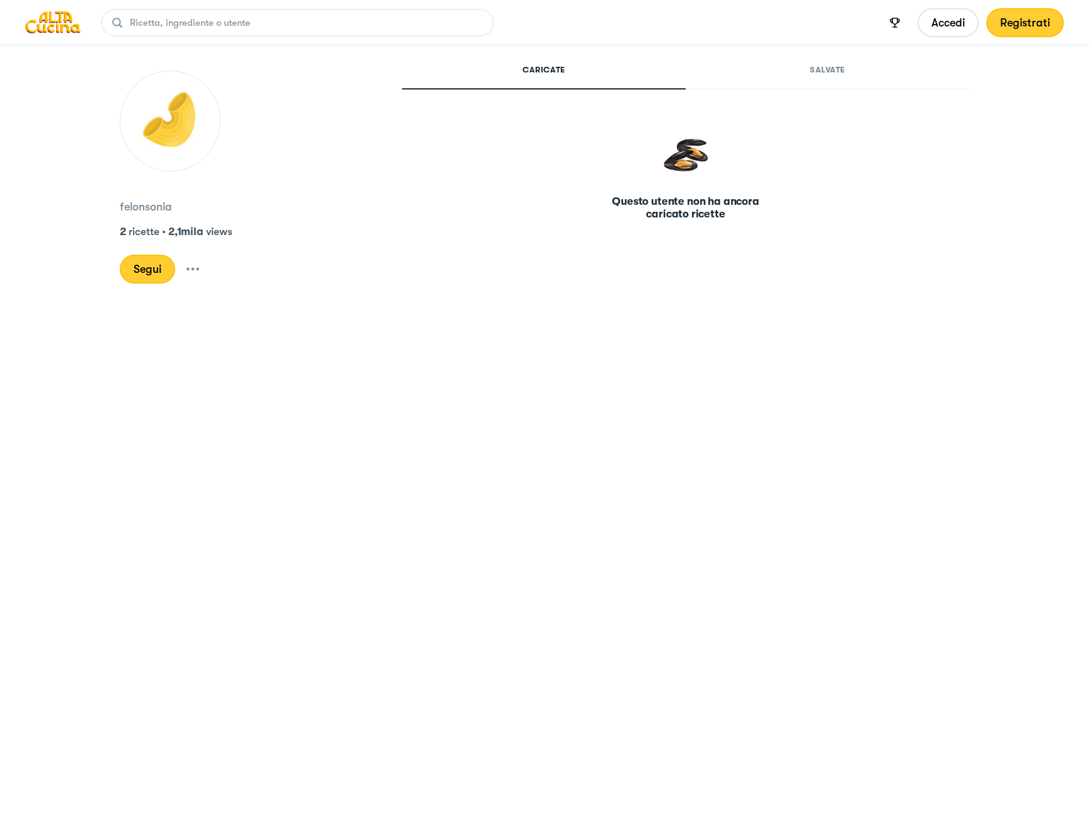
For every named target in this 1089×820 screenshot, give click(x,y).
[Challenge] (895, 22)
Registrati (1025, 22)
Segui (147, 269)
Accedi (948, 22)
